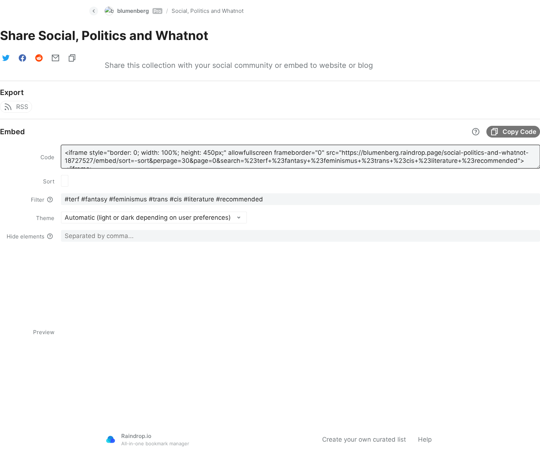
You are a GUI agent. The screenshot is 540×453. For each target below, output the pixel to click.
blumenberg (139, 10)
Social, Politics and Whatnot (208, 10)
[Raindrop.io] (110, 439)
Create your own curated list (364, 439)
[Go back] (93, 11)
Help (425, 439)
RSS (22, 106)
